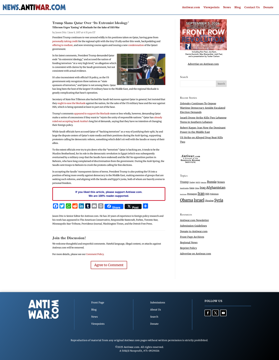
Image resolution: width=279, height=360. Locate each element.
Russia (212, 182)
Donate (268, 7)
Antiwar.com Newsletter (194, 220)
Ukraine (209, 200)
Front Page (97, 302)
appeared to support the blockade (92, 113)
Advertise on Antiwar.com (203, 63)
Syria (218, 200)
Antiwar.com (191, 7)
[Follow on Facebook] (208, 313)
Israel (199, 200)
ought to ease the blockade (71, 103)
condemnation (136, 45)
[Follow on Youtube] (223, 313)
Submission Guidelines (193, 225)
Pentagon (192, 194)
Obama (186, 200)
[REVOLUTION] (203, 56)
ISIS (207, 194)
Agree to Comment (109, 265)
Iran (201, 193)
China (197, 188)
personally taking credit (65, 41)
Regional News (188, 242)
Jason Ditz (61, 32)
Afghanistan (215, 187)
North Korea (183, 194)
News (227, 7)
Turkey (192, 182)
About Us (155, 309)
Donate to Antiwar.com (193, 231)
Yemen (221, 182)
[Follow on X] (215, 313)
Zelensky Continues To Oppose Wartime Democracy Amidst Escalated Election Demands (202, 108)
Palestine (203, 182)
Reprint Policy (188, 248)
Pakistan (214, 194)
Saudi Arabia (184, 188)
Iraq (203, 188)
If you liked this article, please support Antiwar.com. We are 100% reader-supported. (108, 193)
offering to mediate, (62, 45)
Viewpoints (212, 7)
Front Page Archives (192, 236)
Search (154, 316)
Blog (237, 7)
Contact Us (252, 7)
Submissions (157, 302)
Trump (184, 182)
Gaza (191, 188)
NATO (198, 182)
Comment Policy (95, 254)
